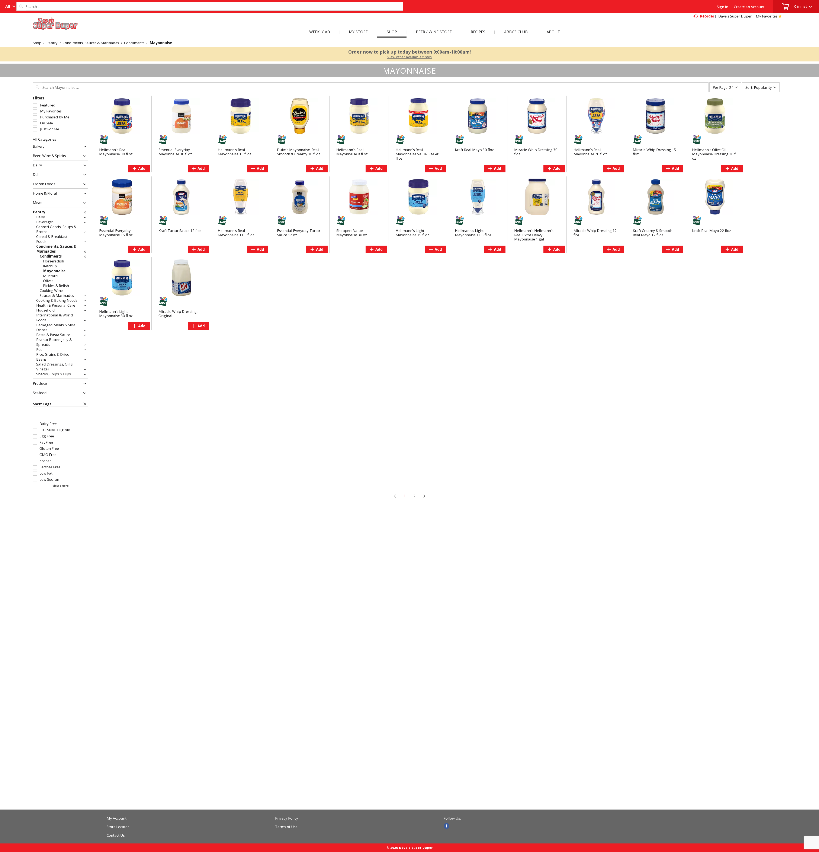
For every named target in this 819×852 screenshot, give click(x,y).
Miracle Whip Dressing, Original (177, 313)
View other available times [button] (409, 56)
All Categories (44, 139)
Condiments (134, 42)
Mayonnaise (161, 42)
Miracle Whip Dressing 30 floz (536, 151)
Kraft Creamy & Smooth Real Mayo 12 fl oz (652, 232)
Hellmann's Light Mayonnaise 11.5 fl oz (473, 232)
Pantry (52, 42)
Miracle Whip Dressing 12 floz (595, 232)
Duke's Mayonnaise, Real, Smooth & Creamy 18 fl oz (298, 151)
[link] (446, 826)
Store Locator (118, 827)
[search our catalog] (21, 6)
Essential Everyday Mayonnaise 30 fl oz (175, 151)
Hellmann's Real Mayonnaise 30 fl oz (116, 151)
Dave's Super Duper (735, 16)
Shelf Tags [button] (42, 404)
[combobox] (9, 6)
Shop (37, 42)
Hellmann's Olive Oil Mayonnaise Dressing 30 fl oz (714, 154)
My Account (116, 818)
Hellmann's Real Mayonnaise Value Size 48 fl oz (417, 154)
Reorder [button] (707, 16)
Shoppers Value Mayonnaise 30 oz (351, 232)
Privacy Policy (286, 818)
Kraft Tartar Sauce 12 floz (179, 230)
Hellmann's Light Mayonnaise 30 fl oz (116, 313)
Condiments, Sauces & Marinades (91, 42)
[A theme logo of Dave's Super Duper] (55, 29)
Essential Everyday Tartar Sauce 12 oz (298, 232)
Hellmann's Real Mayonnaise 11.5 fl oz (236, 232)
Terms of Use (286, 827)
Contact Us (116, 835)
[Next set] (424, 496)
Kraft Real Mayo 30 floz (474, 149)
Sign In (722, 6)
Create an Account (749, 6)
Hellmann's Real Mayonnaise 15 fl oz (234, 151)
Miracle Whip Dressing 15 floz (654, 151)
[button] (83, 146)
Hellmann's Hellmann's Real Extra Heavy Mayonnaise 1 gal (533, 235)
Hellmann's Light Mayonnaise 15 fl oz (412, 232)
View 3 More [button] (60, 485)
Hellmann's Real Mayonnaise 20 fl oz (590, 151)
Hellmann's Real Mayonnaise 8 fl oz (352, 151)
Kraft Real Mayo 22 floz (711, 230)
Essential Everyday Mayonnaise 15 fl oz (116, 232)
